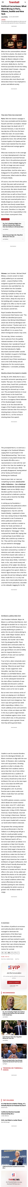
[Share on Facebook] (9, 953)
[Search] (25, 2)
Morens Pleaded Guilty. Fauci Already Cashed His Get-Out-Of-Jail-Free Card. (13, 1061)
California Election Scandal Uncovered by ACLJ (10, 1113)
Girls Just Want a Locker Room (11, 1120)
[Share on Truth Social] (5, 953)
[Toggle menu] (2, 2)
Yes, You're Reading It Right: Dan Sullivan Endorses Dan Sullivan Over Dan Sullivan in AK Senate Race (14, 1013)
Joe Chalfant (5, 1017)
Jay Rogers (5, 1064)
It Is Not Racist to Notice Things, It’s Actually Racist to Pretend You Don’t (13, 1105)
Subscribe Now (14, 985)
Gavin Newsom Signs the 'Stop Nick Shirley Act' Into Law (12, 1037)
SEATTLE (17, 959)
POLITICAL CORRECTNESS (7, 959)
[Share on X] (2, 953)
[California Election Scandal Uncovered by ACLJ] (14, 1157)
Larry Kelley (4, 17)
